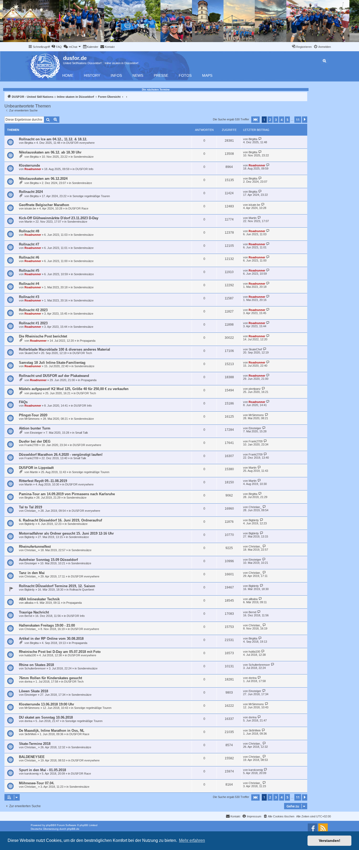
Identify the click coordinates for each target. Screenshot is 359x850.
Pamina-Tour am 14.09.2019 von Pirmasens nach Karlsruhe (67, 494)
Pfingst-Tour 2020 (33, 415)
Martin (28, 221)
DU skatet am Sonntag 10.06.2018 (46, 717)
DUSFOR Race (78, 208)
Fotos (185, 75)
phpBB (50, 825)
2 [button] (270, 119)
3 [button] (276, 119)
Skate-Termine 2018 (34, 744)
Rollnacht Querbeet (81, 589)
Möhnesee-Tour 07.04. (36, 783)
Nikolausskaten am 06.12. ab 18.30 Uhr (50, 152)
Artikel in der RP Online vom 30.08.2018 (51, 639)
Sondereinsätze (84, 156)
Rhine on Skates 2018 (36, 665)
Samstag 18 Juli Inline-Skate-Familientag (52, 363)
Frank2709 (31, 445)
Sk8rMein (30, 734)
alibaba (28, 602)
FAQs (23, 402)
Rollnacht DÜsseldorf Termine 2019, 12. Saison (57, 586)
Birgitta (28, 142)
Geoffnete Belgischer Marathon (44, 205)
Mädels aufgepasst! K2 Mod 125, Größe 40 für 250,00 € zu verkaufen (74, 389)
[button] (255, 119)
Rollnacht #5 (29, 271)
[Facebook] (312, 828)
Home (67, 75)
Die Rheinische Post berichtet (43, 336)
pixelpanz (36, 393)
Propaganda (87, 340)
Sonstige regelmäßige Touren (91, 196)
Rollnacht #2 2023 (33, 310)
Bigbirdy (29, 523)
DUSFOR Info (84, 169)
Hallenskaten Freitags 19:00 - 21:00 (47, 625)
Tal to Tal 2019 (30, 507)
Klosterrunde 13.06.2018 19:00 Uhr (46, 704)
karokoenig (31, 773)
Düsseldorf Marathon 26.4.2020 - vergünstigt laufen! (60, 455)
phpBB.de (73, 828)
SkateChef (31, 353)
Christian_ (30, 510)
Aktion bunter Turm (34, 428)
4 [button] (282, 119)
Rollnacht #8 (29, 231)
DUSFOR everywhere (80, 142)
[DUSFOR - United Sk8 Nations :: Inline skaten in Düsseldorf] (45, 65)
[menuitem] (56, 47)
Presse (161, 75)
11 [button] (298, 119)
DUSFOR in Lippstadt (36, 468)
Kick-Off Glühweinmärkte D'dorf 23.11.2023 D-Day (58, 218)
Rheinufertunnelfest (35, 547)
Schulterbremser (35, 668)
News (137, 75)
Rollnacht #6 (29, 257)
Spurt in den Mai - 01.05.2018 (42, 770)
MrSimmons (32, 418)
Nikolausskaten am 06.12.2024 (43, 179)
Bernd (28, 615)
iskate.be (30, 208)
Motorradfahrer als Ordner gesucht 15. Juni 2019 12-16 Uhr (66, 533)
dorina (28, 681)
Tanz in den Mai (32, 573)
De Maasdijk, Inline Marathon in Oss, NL (51, 731)
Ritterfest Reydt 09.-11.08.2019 (43, 481)
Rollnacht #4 (29, 284)
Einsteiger (36, 432)
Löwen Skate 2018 (33, 691)
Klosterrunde (29, 165)
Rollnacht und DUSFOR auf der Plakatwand (54, 376)
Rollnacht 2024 (31, 192)
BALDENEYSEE (32, 757)
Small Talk (81, 432)
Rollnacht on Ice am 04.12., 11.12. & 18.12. (53, 139)
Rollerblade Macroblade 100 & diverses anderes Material (64, 349)
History (92, 75)
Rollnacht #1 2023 (33, 323)
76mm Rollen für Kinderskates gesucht (50, 678)
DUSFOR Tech (82, 353)
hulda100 (30, 655)
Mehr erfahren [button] (192, 840)
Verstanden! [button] (329, 840)
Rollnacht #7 (29, 244)
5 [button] (287, 119)
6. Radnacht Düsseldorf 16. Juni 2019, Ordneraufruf (60, 520)
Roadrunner (32, 169)
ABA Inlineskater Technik (39, 599)
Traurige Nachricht (34, 612)
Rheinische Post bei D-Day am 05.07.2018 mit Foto (60, 652)
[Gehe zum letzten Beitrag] (260, 139)
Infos (116, 75)
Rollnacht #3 (29, 297)
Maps (207, 75)
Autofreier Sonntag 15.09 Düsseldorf (48, 560)
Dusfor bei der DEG (34, 441)
